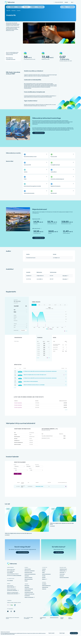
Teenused (19, 6)
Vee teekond (44, 583)
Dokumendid (62, 575)
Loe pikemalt (7, 534)
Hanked (43, 572)
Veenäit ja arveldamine (28, 577)
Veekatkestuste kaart (63, 569)
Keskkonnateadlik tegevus (46, 585)
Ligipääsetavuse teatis (43, 618)
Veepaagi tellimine (28, 590)
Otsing (64, 6)
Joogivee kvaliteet (28, 569)
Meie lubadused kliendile (28, 579)
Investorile (44, 569)
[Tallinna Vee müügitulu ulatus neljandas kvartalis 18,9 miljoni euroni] (63, 514)
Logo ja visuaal (62, 574)
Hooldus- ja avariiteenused (29, 597)
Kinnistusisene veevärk (28, 572)
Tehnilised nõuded (62, 570)
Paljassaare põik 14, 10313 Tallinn (12, 593)
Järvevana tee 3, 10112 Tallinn (12, 590)
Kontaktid (66, 2)
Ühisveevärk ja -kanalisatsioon (30, 570)
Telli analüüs (64, 275)
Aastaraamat (62, 572)
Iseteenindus (71, 6)
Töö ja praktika (40, 6)
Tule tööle (43, 575)
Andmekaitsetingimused (54, 617)
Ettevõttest (26, 6)
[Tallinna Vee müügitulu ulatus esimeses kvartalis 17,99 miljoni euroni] (27, 519)
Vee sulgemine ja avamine (29, 592)
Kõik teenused (27, 585)
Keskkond (33, 6)
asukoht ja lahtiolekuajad (17, 575)
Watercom (44, 579)
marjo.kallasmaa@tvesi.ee (10, 59)
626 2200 (11, 572)
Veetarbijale (12, 6)
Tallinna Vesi (8, 10)
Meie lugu (43, 570)
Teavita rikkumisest (70, 618)
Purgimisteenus (27, 595)
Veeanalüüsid (27, 587)
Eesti (72, 2)
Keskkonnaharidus (45, 587)
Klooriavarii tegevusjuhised (64, 577)
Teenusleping (27, 575)
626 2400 (11, 580)
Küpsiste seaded (62, 618)
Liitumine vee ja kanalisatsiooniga (30, 574)
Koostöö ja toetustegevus (46, 574)
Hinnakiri (26, 580)
